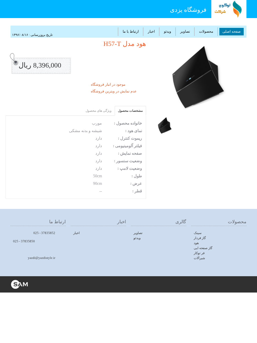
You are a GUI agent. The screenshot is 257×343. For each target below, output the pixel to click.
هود (196, 243)
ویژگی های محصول (98, 110)
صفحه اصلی (231, 31)
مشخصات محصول (130, 110)
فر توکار (199, 253)
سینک (198, 233)
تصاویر (185, 31)
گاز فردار (200, 238)
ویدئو (167, 31)
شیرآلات (199, 258)
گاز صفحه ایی (203, 248)
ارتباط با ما (131, 31)
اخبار (151, 31)
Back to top (248, 335)
